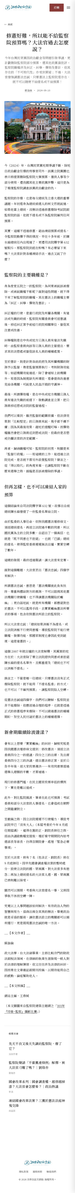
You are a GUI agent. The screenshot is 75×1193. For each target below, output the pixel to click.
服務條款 (37, 1171)
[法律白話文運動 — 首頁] (18, 7)
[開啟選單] (68, 7)
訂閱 (56, 7)
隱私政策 (23, 1171)
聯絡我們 (51, 1171)
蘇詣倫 (28, 90)
